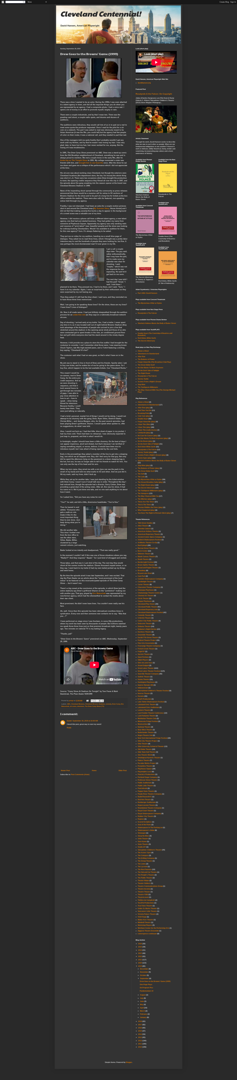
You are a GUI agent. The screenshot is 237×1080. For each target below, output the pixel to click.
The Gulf (141, 474)
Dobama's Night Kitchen (147, 629)
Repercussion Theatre (146, 805)
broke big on (73, 160)
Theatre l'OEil (143, 894)
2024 (140, 950)
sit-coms (73, 706)
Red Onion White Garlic (147, 447)
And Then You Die (144, 410)
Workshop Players (145, 925)
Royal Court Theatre (145, 811)
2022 (140, 956)
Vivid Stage (142, 917)
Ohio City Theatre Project (147, 741)
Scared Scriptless (145, 822)
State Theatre (143, 844)
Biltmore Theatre (144, 554)
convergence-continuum (147, 934)
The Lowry (142, 864)
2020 (140, 963)
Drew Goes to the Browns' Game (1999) (155, 981)
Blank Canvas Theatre (146, 557)
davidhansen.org (144, 83)
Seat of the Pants (144, 825)
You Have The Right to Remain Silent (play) (154, 513)
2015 (140, 1031)
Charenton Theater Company (149, 587)
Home (94, 771)
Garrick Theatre (144, 654)
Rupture (141, 819)
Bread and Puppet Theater (148, 568)
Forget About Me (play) (146, 422)
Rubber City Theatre (145, 816)
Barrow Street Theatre (146, 548)
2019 (140, 966)
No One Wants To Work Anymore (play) (153, 438)
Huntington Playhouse (146, 682)
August (143, 995)
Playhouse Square (145, 769)
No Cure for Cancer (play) (148, 436)
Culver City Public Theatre (148, 621)
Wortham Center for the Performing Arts (153, 928)
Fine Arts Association (146, 643)
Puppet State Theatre (146, 791)
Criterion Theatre (144, 618)
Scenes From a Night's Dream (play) (152, 455)
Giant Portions (143, 657)
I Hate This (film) (144, 424)
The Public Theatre (145, 878)
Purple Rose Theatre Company (150, 794)
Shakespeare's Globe (146, 830)
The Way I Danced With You (148, 496)
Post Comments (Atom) (80, 774)
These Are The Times (146, 502)
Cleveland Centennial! (100, 13)
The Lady (141, 477)
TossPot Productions (146, 903)
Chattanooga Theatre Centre (149, 593)
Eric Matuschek (99, 593)
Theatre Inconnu (144, 889)
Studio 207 (142, 847)
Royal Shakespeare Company (149, 814)
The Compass (143, 855)
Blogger (129, 1062)
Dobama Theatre (144, 626)
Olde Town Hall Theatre (147, 752)
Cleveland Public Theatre (147, 607)
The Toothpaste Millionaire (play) (150, 491)
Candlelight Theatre (145, 582)
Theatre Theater (144, 892)
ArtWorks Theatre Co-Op (147, 543)
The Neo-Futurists (145, 869)
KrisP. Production (144, 699)
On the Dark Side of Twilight (148, 371)
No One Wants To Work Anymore (150, 368)
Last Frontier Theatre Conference (151, 713)
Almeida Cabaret (144, 529)
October (143, 975)
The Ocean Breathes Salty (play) (150, 482)
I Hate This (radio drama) (147, 430)
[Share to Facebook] (99, 700)
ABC (68, 704)
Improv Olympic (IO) (145, 685)
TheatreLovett (143, 897)
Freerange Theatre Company (149, 646)
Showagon (142, 833)
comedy (108, 704)
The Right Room (144, 373)
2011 (140, 1044)
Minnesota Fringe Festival (148, 721)
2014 (140, 1034)
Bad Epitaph (142, 545)
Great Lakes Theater (146, 668)
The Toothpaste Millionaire (148, 387)
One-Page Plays (146, 984)
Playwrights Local (145, 772)
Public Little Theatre (145, 786)
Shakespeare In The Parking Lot (150, 827)
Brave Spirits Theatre (146, 565)
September (144, 978)
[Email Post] (87, 700)
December (144, 969)
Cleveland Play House (146, 604)
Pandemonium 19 (146, 991)
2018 (140, 1021)
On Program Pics (146, 988)
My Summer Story (101, 208)
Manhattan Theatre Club (147, 718)
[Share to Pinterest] (102, 700)
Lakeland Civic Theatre (147, 704)
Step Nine (141, 384)
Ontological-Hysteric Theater (149, 758)
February (144, 1014)
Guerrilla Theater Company (148, 674)
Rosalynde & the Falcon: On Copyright (154, 94)
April (142, 1008)
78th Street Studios (145, 523)
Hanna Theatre (143, 679)
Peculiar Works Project (147, 763)
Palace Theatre (143, 760)
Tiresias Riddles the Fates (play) (150, 507)
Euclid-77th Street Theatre (148, 637)
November (144, 972)
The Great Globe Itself (146, 365)
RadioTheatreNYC (145, 797)
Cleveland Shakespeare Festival (150, 612)
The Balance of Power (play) (149, 468)
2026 (140, 944)
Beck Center (143, 551)
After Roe (141, 357)
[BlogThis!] (94, 700)
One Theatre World (145, 755)
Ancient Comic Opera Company (150, 537)
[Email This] (92, 700)
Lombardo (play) (144, 433)
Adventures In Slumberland (148, 354)
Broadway (142, 571)
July (142, 998)
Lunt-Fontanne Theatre (146, 716)
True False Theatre (145, 906)
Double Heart (143, 419)
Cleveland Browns (77, 704)
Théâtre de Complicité (146, 900)
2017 (140, 1025)
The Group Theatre (145, 861)
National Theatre (144, 727)
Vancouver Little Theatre (147, 911)
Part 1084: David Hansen (147, 293)
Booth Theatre (143, 559)
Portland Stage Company (147, 777)
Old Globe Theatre (145, 749)
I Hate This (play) (144, 427)
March (142, 1011)
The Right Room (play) (146, 485)
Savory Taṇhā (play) (145, 452)
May (142, 1004)
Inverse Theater (144, 693)
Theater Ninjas (143, 881)
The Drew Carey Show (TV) (94, 706)
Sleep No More (143, 836)
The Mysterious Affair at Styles (150, 303)
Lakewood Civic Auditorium (148, 707)
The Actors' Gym (144, 853)
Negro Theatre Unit (145, 735)
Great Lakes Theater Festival (149, 671)
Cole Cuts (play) (144, 416)
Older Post (123, 771)
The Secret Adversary (146, 341)
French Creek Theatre (146, 649)
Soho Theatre (143, 839)
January (143, 1017)
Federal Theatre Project (147, 640)
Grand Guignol (143, 665)
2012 (140, 1041)
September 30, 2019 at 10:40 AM (85, 721)
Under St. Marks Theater (147, 908)
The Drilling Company (146, 858)
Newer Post (65, 771)
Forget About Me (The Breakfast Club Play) (154, 362)
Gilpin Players (143, 660)
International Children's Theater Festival (153, 691)
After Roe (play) (144, 408)
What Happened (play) (146, 510)
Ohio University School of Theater (151, 746)
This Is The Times (144, 505)
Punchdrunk (142, 788)
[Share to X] (97, 700)
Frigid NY (141, 651)
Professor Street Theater (147, 780)
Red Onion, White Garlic (147, 338)
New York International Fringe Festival (152, 738)
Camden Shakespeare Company (150, 579)
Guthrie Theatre (144, 677)
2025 (140, 947)
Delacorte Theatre (145, 624)
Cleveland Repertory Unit (147, 610)
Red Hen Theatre (144, 800)
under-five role (79, 315)
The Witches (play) (145, 499)
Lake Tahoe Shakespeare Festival (151, 702)
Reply (69, 728)
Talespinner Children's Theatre (150, 850)
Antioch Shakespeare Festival (149, 540)
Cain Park (141, 576)
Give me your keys (145, 663)
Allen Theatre (143, 526)
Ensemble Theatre (145, 635)
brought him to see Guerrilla (91, 163)
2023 (140, 953)
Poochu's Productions (146, 774)
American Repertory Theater (149, 534)
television (80, 706)
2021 (140, 960)
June (142, 1001)
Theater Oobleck (144, 883)
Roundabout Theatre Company (150, 808)
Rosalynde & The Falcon (147, 313)
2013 (140, 1037)
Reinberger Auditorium (147, 802)
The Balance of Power (146, 359)
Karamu (141, 696)
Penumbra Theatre (145, 766)
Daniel (69, 721)
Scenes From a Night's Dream (149, 382)
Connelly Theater (144, 615)
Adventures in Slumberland (148, 405)
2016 (140, 1028)
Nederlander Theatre (146, 732)
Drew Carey (116, 704)
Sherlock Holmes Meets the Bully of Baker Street (157, 323)
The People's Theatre (146, 875)
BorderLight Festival (146, 562)
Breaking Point (143, 413)
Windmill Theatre (144, 922)
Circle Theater (143, 598)
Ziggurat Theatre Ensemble (148, 931)
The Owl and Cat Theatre (147, 872)
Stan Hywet (142, 841)
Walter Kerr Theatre (145, 920)
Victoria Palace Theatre (147, 914)
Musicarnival (143, 724)
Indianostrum (143, 688)
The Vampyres (143, 493)
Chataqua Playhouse (146, 590)
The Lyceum (142, 867)
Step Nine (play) (144, 465)
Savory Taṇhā (143, 379)
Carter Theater (143, 584)
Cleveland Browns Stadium (95, 704)
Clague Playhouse (145, 601)
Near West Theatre (145, 730)
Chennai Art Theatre (145, 596)
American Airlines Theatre (148, 531)
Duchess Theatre (144, 632)
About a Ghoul (143, 351)
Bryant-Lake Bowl (145, 573)
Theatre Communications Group (150, 886)
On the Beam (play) (145, 441)
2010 (140, 1047)
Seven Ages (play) (145, 458)
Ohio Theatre (143, 744)
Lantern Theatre (144, 710)
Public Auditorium (145, 783)
